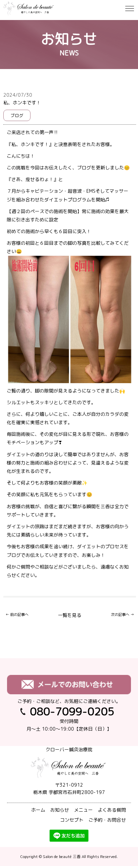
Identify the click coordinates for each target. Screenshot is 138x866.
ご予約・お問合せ (107, 820)
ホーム (38, 810)
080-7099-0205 (72, 711)
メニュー (83, 810)
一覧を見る (69, 615)
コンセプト (71, 820)
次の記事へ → (122, 614)
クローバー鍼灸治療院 (69, 749)
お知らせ (59, 810)
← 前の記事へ (16, 614)
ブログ (16, 115)
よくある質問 (112, 810)
